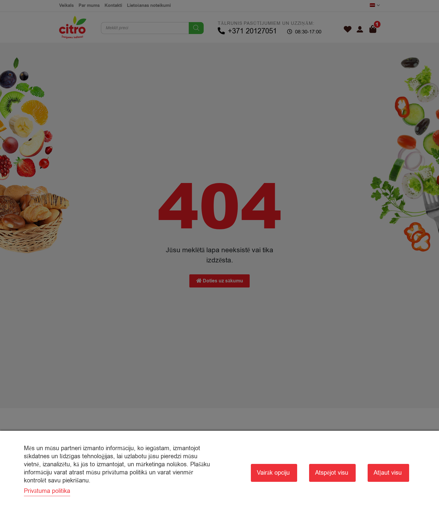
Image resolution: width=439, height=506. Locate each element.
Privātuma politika (47, 491)
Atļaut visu (388, 473)
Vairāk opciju (273, 473)
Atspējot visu (331, 473)
